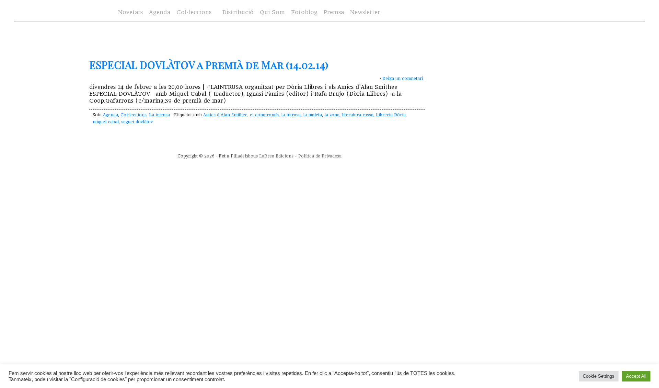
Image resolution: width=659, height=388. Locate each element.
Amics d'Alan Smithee (225, 115)
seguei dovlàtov (137, 121)
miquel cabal (106, 121)
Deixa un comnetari (402, 78)
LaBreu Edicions (276, 156)
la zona (331, 115)
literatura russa (357, 115)
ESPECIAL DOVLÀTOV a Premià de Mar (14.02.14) (208, 65)
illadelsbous (245, 156)
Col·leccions (193, 12)
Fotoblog (304, 12)
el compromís (264, 115)
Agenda (159, 12)
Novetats (130, 12)
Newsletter (365, 12)
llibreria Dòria (391, 115)
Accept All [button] (636, 376)
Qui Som (272, 12)
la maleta (312, 115)
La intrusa (159, 115)
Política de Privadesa (320, 156)
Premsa (334, 12)
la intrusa (291, 115)
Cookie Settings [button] (598, 376)
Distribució (238, 12)
